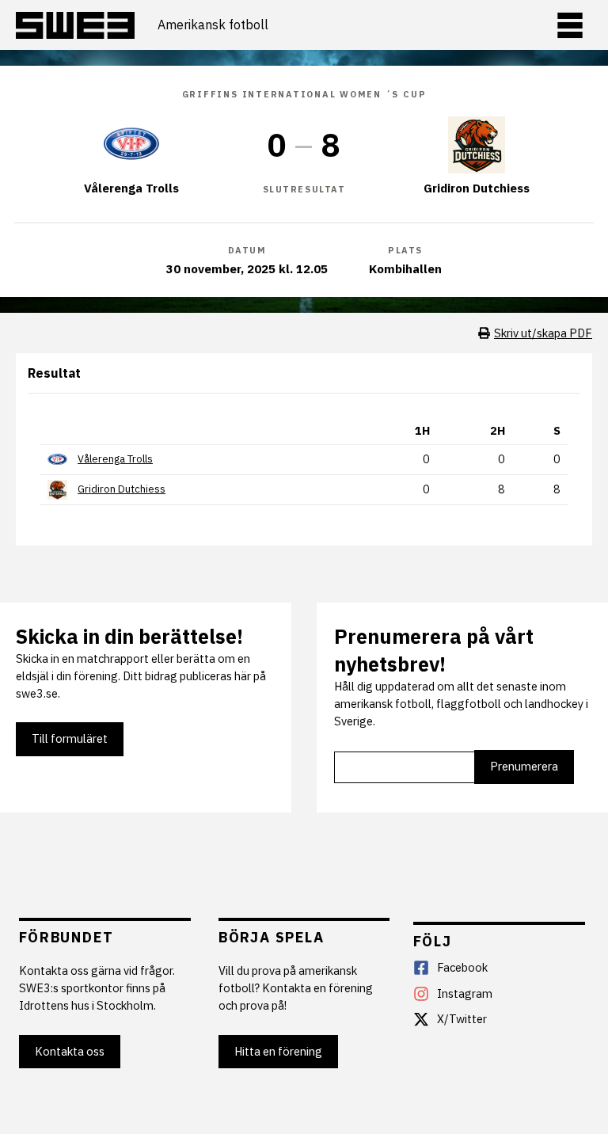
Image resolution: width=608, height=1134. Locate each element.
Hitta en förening (278, 1051)
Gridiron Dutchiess (121, 489)
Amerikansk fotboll (213, 24)
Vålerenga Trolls (115, 459)
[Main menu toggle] (570, 25)
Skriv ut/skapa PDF (543, 333)
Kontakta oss (69, 1051)
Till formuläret (70, 738)
